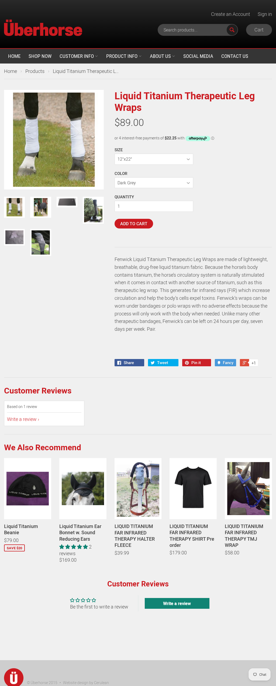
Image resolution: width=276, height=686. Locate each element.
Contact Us (234, 55)
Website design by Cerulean (86, 682)
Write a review (22, 419)
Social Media (198, 55)
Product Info (122, 55)
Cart (259, 29)
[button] (74, 546)
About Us (161, 55)
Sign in (265, 14)
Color (121, 173)
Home (14, 55)
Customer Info (77, 55)
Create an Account (230, 14)
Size (119, 149)
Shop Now (40, 55)
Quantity (124, 196)
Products (34, 71)
